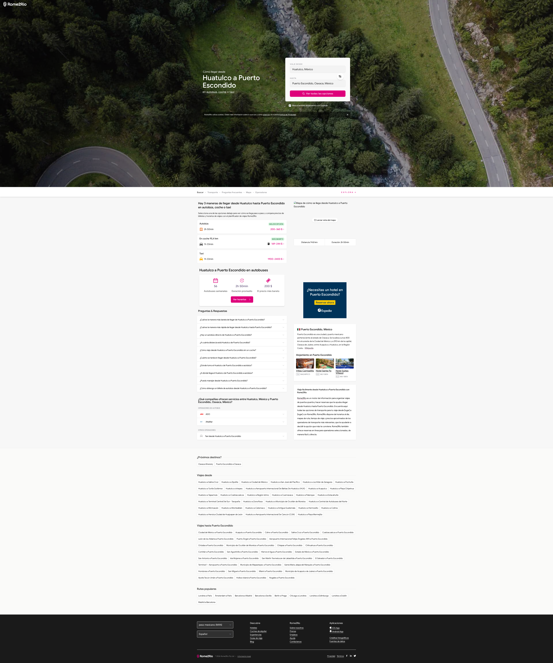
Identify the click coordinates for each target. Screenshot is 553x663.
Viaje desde (296, 64)
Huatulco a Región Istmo (258, 495)
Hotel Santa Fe (323, 370)
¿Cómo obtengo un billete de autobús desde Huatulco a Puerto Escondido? (233, 388)
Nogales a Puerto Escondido (282, 577)
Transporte (213, 192)
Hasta (293, 78)
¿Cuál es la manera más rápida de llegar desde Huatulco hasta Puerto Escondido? (236, 327)
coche (222, 92)
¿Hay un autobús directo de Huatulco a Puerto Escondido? (226, 335)
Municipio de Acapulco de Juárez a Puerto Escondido (309, 571)
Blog (252, 641)
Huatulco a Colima (329, 508)
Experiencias (256, 634)
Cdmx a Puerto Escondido (276, 532)
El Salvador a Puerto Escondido (329, 558)
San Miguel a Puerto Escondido (242, 571)
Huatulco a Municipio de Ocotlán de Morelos (286, 501)
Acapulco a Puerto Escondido (248, 532)
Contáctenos (296, 641)
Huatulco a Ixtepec (234, 488)
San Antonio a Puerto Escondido (212, 558)
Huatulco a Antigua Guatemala (281, 508)
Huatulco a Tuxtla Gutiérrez (210, 488)
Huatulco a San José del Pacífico (285, 482)
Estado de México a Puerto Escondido (312, 552)
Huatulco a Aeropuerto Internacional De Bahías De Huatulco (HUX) (275, 488)
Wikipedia (309, 348)
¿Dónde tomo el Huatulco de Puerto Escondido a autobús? (226, 365)
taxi (232, 92)
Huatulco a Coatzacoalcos (232, 495)
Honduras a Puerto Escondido (211, 571)
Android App (337, 631)
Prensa (293, 631)
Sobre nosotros (297, 627)
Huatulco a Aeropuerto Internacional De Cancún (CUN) (270, 514)
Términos (340, 656)
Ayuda (292, 638)
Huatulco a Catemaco (255, 508)
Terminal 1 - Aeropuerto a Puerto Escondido (217, 564)
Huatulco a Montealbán (231, 508)
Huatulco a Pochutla (344, 482)
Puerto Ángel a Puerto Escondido (251, 539)
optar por (266, 114)
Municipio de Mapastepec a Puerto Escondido (260, 564)
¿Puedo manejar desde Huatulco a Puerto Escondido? (224, 380)
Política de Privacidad (287, 114)
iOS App (336, 628)
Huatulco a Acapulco (317, 488)
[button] (317, 93)
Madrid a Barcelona (206, 602)
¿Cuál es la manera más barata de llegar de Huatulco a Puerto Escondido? (232, 319)
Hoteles (253, 627)
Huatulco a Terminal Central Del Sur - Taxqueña (219, 501)
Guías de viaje (256, 638)
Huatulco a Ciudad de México (254, 482)
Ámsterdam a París (223, 595)
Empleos (294, 634)
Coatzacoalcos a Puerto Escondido (338, 532)
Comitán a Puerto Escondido (211, 552)
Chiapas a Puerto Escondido (289, 545)
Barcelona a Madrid (243, 595)
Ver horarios (239, 299)
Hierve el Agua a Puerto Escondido (276, 552)
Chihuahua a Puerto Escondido (319, 545)
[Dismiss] (347, 114)
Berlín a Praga (281, 595)
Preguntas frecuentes (232, 192)
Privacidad (331, 656)
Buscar (200, 192)
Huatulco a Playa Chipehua (342, 488)
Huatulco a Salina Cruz (208, 482)
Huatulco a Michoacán (208, 508)
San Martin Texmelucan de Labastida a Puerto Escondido (287, 558)
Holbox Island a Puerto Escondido (251, 577)
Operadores (261, 192)
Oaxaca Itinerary (205, 464)
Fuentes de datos (337, 641)
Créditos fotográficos (339, 638)
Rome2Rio (301, 398)
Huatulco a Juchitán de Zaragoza (317, 482)
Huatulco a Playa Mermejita (310, 514)
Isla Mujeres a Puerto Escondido (244, 558)
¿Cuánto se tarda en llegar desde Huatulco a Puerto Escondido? (228, 357)
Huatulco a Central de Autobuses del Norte (328, 501)
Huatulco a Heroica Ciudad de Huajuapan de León (220, 514)
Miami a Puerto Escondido (270, 571)
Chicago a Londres (298, 595)
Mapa (248, 192)
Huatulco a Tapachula (207, 495)
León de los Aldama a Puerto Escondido (215, 539)
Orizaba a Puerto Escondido (210, 545)
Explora (347, 192)
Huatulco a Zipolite (229, 482)
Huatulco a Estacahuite (328, 495)
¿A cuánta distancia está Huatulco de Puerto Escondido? (225, 342)
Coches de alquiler (258, 631)
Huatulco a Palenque (305, 495)
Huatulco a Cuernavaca (282, 495)
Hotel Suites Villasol (342, 372)
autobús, (212, 92)
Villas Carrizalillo (305, 370)
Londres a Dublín (339, 595)
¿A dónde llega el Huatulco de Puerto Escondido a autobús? (226, 373)
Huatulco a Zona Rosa (253, 501)
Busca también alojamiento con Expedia (310, 105)
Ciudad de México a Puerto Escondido (215, 532)
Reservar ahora (325, 302)
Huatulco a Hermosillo (308, 508)
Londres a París (205, 595)
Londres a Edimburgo (319, 595)
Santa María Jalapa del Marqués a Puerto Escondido (307, 564)
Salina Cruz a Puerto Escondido (305, 532)
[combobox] (317, 69)
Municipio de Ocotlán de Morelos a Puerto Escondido (250, 545)
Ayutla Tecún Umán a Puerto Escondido (215, 577)
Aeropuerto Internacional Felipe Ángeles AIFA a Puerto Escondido (298, 539)
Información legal (244, 656)
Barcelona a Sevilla (263, 595)
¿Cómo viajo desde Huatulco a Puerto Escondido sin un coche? (228, 350)
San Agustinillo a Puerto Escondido (242, 552)
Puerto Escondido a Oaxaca (228, 464)
